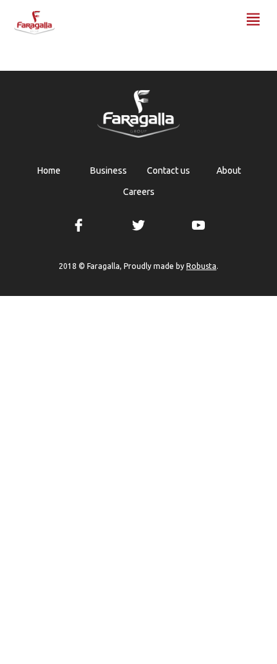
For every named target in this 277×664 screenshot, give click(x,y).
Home (49, 170)
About (228, 170)
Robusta (201, 266)
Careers (139, 191)
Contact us (168, 170)
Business (108, 170)
